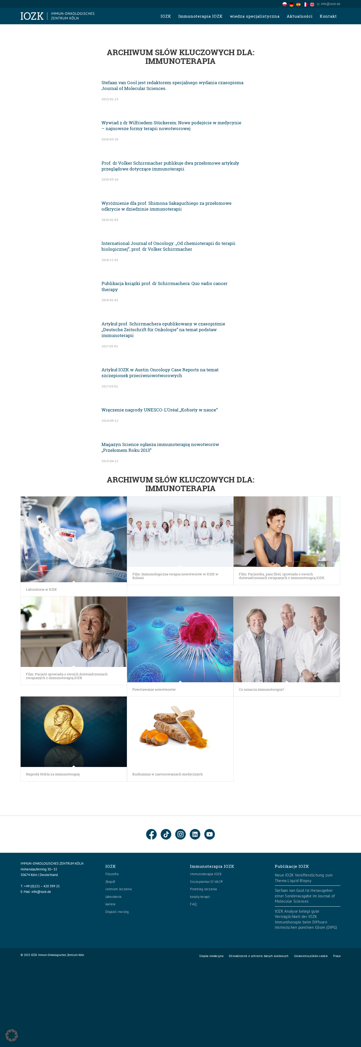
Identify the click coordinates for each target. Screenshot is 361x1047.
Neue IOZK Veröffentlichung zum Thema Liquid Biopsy (304, 878)
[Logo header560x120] (58, 16)
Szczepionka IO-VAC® (206, 881)
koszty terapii (200, 896)
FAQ (193, 904)
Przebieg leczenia (203, 889)
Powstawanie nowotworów (154, 689)
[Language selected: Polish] (300, 4)
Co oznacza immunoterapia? (261, 689)
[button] (11, 1035)
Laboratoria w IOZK (41, 589)
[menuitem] (166, 16)
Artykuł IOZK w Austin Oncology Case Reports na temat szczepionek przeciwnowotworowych (160, 372)
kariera (110, 904)
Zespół (110, 881)
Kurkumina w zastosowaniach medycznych (167, 774)
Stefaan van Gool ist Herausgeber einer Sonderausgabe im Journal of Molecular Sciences (305, 896)
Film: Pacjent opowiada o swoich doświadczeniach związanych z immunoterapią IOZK (67, 676)
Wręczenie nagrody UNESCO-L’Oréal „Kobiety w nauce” (159, 410)
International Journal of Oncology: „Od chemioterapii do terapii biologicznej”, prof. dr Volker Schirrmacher (168, 246)
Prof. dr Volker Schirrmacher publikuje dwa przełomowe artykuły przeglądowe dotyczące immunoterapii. (170, 166)
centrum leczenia (118, 889)
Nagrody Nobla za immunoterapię (53, 774)
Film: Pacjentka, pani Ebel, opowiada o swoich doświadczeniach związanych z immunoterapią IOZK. (282, 576)
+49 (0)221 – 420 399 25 (42, 886)
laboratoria (113, 896)
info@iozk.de (330, 4)
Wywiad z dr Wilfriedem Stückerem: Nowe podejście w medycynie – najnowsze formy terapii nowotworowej (171, 125)
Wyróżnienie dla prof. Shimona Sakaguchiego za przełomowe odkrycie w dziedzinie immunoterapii (166, 206)
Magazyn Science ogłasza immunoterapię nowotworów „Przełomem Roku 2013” (160, 447)
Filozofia (111, 874)
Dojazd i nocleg (117, 911)
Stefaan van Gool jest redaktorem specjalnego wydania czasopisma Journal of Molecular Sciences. (172, 85)
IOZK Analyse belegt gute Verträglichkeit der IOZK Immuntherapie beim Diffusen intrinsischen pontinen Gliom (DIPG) (306, 919)
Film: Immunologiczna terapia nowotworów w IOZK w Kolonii (175, 576)
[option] (292, 4)
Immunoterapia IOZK (206, 874)
